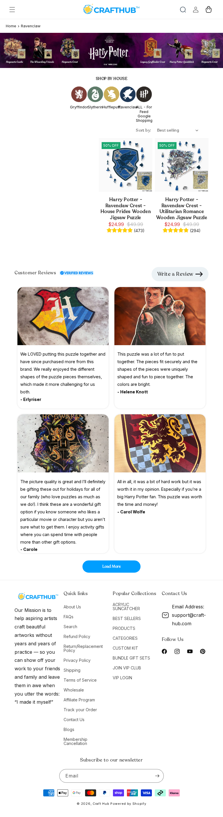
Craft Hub (101, 804)
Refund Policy (77, 636)
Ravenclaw (30, 26)
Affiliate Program (79, 699)
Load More (111, 566)
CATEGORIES (125, 638)
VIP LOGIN (122, 677)
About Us (72, 607)
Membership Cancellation (75, 741)
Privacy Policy (77, 660)
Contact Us (74, 719)
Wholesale (74, 689)
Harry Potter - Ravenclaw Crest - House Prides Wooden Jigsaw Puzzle (125, 209)
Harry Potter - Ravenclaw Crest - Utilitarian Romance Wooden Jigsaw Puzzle (181, 209)
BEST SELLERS (127, 618)
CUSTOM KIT (125, 648)
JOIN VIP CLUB (127, 667)
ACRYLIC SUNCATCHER (126, 607)
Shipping (72, 670)
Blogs (69, 729)
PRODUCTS (124, 628)
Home (11, 26)
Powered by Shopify (128, 804)
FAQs (68, 616)
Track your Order (80, 709)
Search (70, 626)
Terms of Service (80, 680)
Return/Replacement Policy (83, 648)
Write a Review (175, 273)
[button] (12, 9)
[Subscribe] (157, 776)
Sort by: (143, 130)
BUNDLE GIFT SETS (131, 657)
